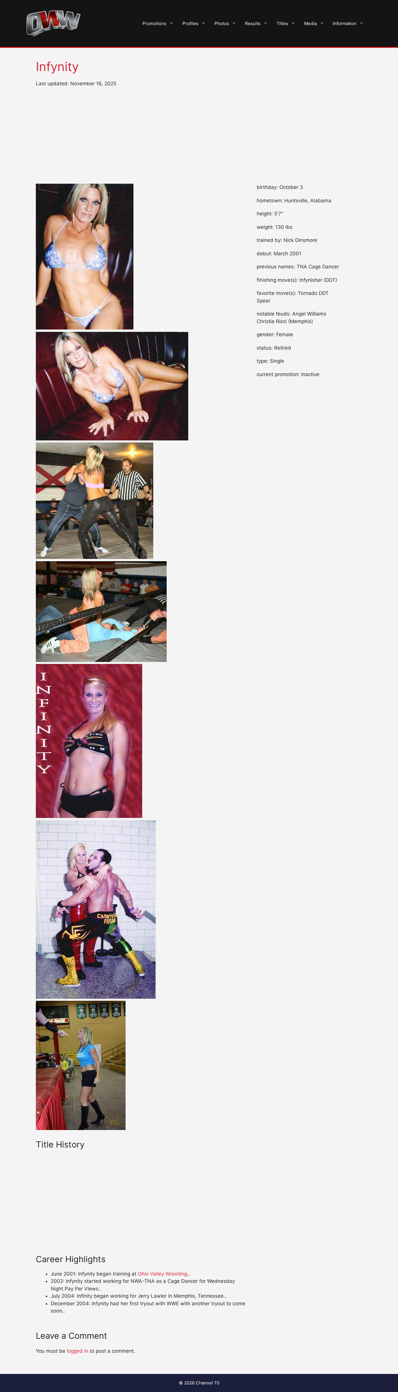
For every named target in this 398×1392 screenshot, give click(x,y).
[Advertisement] (199, 135)
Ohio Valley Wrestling (162, 1274)
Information (344, 23)
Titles (282, 23)
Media (310, 23)
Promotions (154, 23)
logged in (77, 1351)
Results (252, 23)
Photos (221, 23)
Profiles (190, 23)
